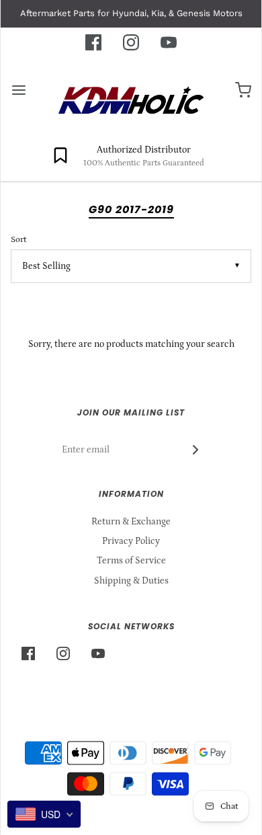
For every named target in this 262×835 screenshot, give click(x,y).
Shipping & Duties (131, 580)
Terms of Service (131, 560)
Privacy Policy (131, 541)
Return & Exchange (131, 521)
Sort (18, 239)
